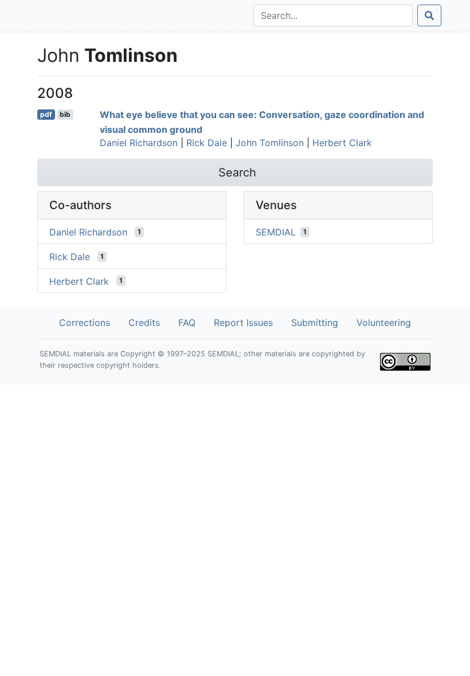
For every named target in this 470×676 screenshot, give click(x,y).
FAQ (186, 322)
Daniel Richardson (139, 142)
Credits (144, 322)
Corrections (84, 322)
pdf (46, 114)
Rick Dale (206, 142)
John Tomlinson (270, 142)
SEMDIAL (276, 232)
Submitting (314, 322)
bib (65, 114)
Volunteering (384, 322)
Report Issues (243, 322)
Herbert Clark (342, 142)
